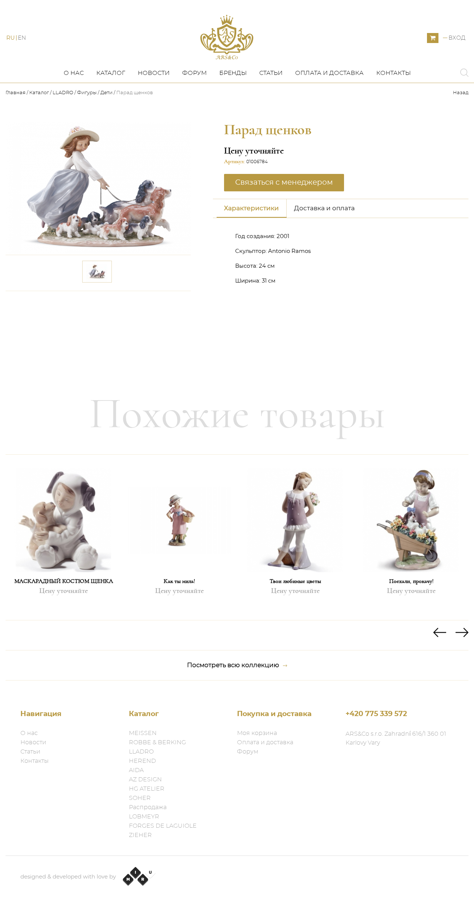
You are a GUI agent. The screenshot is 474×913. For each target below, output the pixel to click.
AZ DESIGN (145, 779)
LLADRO (63, 92)
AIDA (136, 770)
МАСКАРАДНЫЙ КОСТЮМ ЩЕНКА (63, 581)
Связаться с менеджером (142, 301)
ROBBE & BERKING (157, 742)
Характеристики (251, 208)
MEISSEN (143, 733)
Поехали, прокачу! (411, 581)
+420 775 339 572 (376, 714)
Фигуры (87, 92)
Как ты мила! (179, 581)
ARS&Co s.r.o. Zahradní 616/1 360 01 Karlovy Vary (396, 738)
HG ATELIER (146, 789)
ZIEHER (140, 835)
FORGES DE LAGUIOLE (163, 826)
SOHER (140, 798)
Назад (460, 92)
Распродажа (148, 807)
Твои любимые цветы (295, 581)
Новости (154, 73)
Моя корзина (257, 733)
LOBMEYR (144, 817)
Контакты (393, 73)
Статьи (271, 73)
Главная (16, 92)
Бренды (233, 73)
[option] (63, 537)
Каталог (110, 73)
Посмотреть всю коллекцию (233, 665)
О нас (74, 73)
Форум (194, 73)
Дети (106, 92)
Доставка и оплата (324, 208)
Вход (456, 38)
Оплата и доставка (329, 73)
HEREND (142, 761)
